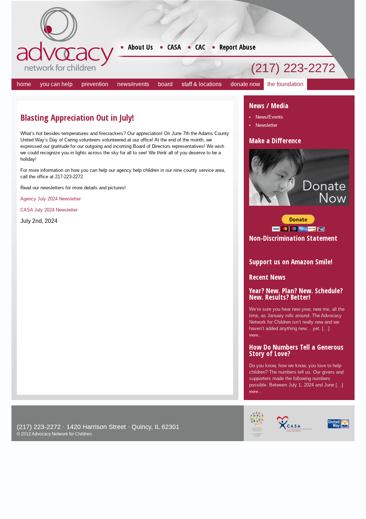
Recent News (267, 277)
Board (165, 84)
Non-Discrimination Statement (293, 238)
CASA (174, 47)
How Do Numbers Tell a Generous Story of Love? (296, 350)
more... (255, 335)
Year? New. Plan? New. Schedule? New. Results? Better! (296, 294)
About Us (140, 47)
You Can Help (56, 84)
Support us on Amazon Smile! (290, 261)
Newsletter (266, 125)
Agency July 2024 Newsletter (50, 198)
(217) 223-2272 (293, 68)
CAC (200, 47)
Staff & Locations (202, 84)
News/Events (133, 84)
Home (24, 84)
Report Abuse (237, 47)
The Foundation (285, 84)
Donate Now (245, 84)
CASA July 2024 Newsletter (49, 210)
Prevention (94, 84)
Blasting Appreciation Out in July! (77, 117)
